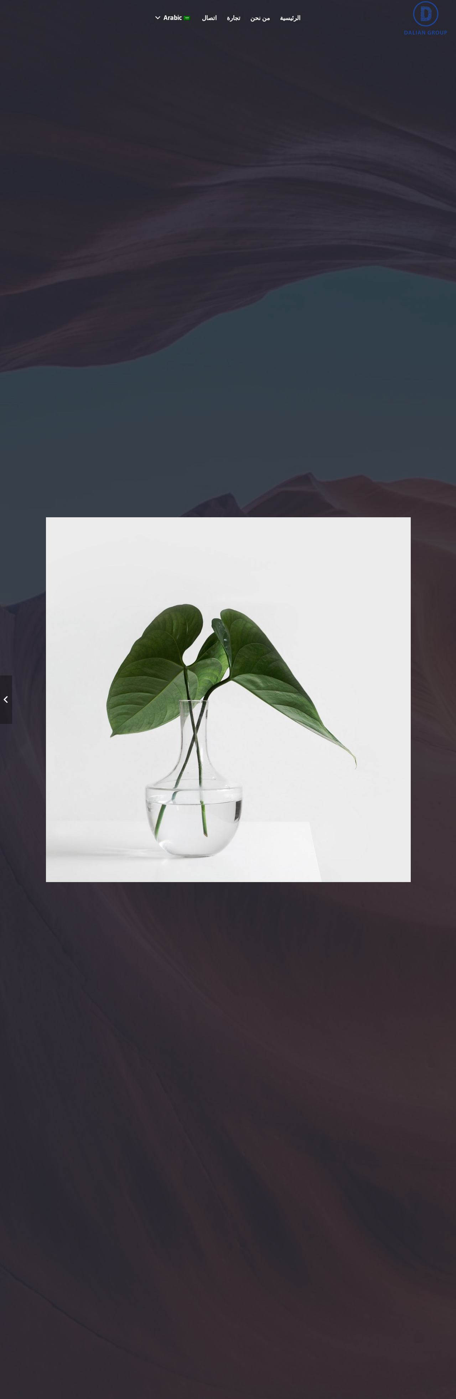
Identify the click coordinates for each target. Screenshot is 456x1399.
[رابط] (425, 18)
